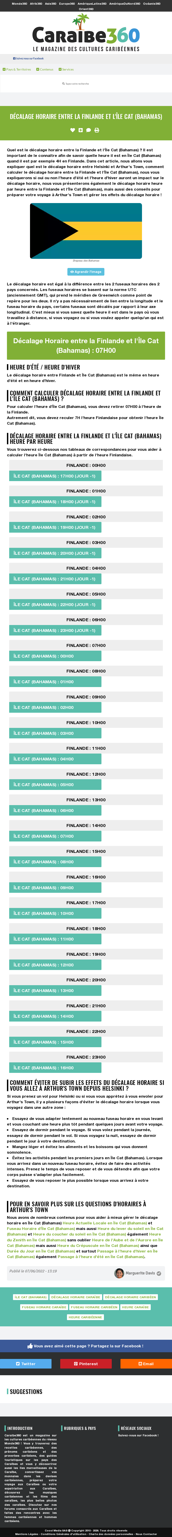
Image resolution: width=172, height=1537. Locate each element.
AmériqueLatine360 (92, 3)
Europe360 (67, 3)
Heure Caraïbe (135, 1307)
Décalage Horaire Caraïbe (75, 1297)
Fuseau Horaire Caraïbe (44, 1307)
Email (148, 1363)
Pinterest (88, 1363)
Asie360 (50, 3)
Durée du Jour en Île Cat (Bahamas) (41, 1251)
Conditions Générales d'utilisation (63, 1534)
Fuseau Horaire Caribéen (94, 1307)
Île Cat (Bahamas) (31, 1297)
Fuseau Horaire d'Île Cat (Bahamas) (41, 1228)
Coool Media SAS (56, 1530)
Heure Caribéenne (85, 1317)
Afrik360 (36, 3)
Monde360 (19, 3)
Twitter (28, 1363)
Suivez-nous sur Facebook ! (138, 1435)
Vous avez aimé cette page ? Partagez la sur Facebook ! (88, 1346)
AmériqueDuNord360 (124, 3)
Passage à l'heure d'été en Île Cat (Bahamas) (101, 1256)
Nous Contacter (146, 1534)
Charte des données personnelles (111, 1534)
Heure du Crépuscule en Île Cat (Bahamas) (98, 1245)
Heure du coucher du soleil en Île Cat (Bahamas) (79, 1234)
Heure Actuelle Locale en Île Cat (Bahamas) (105, 1223)
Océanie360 (151, 3)
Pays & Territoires (18, 69)
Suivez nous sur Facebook (30, 58)
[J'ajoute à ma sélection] (81, 130)
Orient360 (86, 9)
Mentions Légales (26, 1534)
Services (68, 69)
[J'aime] (72, 130)
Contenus (46, 69)
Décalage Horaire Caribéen (130, 1297)
